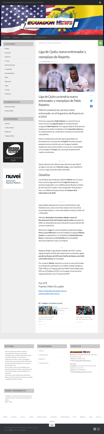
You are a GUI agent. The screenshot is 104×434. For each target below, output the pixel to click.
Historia (7, 123)
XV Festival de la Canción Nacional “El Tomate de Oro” (46, 319)
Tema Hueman (23, 430)
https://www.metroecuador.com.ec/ (53, 291)
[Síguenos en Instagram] (98, 429)
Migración (8, 81)
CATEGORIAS (27, 37)
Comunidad (8, 69)
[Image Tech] (13, 162)
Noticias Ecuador (10, 106)
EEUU (6, 77)
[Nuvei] (13, 188)
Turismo (7, 90)
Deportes (42, 43)
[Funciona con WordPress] (10, 430)
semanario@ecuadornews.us (82, 360)
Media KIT (8, 132)
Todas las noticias (54, 43)
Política (7, 48)
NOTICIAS (15, 37)
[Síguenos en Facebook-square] (94, 429)
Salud (6, 85)
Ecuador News (45, 61)
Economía (8, 53)
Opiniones (8, 94)
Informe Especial (10, 65)
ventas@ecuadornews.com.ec (83, 372)
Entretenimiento (9, 73)
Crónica (7, 61)
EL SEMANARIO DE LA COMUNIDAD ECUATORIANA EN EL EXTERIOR (22, 2)
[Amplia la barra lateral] (100, 43)
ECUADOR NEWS (40, 37)
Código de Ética (9, 136)
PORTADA (7, 37)
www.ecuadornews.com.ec (49, 293)
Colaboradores (9, 127)
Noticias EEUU (9, 111)
